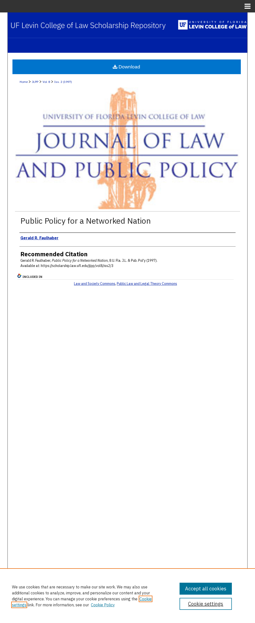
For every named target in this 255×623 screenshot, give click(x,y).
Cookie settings (205, 603)
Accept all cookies (205, 588)
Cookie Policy (103, 604)
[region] (127, 595)
